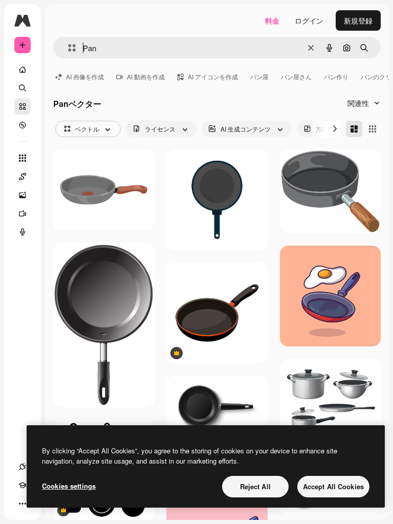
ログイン (309, 20)
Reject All (255, 486)
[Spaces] (22, 176)
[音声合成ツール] (22, 232)
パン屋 (259, 76)
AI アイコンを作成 (213, 76)
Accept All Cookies (333, 486)
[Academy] (22, 485)
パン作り (336, 76)
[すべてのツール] (22, 158)
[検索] (22, 88)
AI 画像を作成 (85, 76)
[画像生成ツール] (22, 195)
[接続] (22, 466)
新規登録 (358, 20)
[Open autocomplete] (68, 48)
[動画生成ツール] (22, 213)
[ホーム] (22, 69)
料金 (272, 20)
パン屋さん (296, 76)
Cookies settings (69, 486)
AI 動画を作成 (146, 76)
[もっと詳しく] (22, 125)
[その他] (22, 503)
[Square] (372, 129)
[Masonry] (354, 129)
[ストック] (22, 106)
